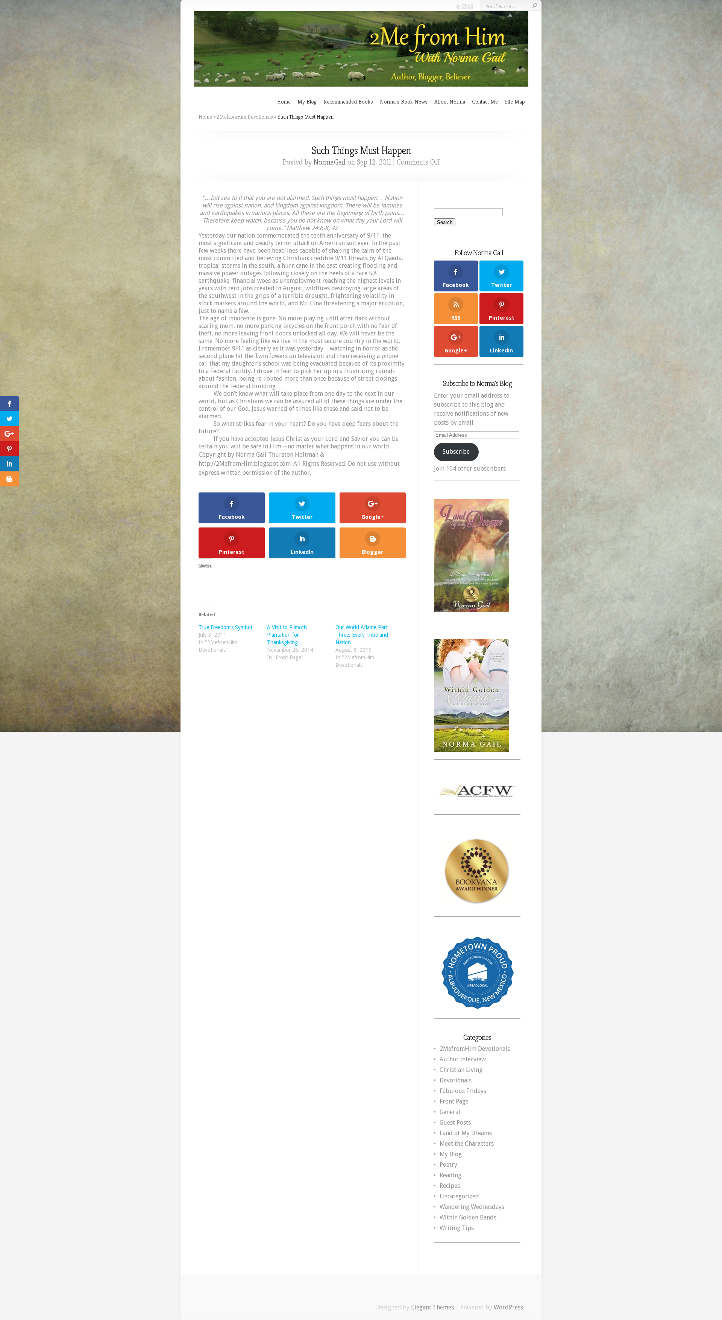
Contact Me (485, 101)
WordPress (508, 1307)
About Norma (449, 101)
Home (284, 101)
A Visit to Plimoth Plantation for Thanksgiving (287, 634)
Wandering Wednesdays (472, 1206)
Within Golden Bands (468, 1217)
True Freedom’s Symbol (225, 627)
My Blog (307, 101)
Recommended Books (348, 101)
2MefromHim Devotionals (245, 116)
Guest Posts (455, 1122)
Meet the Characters (467, 1143)
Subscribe (456, 451)
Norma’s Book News (404, 101)
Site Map (515, 101)
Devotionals (456, 1080)
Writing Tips (457, 1228)
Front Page (454, 1101)
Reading (450, 1175)
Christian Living (461, 1069)
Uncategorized (459, 1196)
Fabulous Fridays (463, 1090)
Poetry (448, 1164)
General (450, 1112)
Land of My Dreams (466, 1133)
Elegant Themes (432, 1307)
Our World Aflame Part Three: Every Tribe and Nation (361, 634)
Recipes (450, 1185)
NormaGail (330, 162)
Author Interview (463, 1059)
